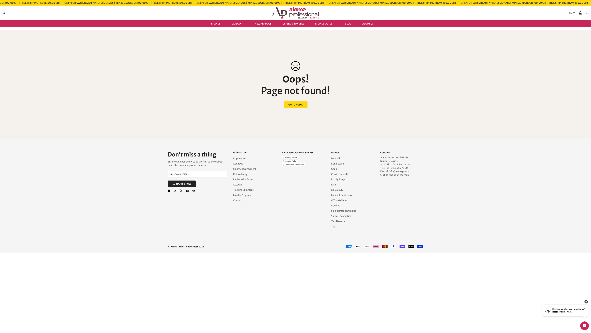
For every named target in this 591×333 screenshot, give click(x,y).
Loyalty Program (242, 195)
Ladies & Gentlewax (341, 195)
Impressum (239, 158)
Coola (334, 168)
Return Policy (240, 174)
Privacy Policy (291, 157)
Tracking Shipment (243, 189)
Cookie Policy (291, 161)
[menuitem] (219, 23)
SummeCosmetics (341, 216)
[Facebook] (169, 190)
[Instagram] (175, 190)
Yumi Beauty (338, 221)
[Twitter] (181, 190)
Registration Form (243, 179)
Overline (335, 205)
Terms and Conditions (294, 165)
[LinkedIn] (187, 190)
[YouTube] (193, 190)
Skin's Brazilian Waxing (343, 210)
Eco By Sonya (338, 179)
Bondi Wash (337, 163)
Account (237, 184)
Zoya (333, 226)
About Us (238, 163)
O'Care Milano (339, 200)
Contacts (238, 200)
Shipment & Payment (244, 168)
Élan (333, 184)
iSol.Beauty (337, 189)
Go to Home (295, 104)
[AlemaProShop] (295, 13)
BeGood (335, 158)
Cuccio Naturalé (339, 174)
